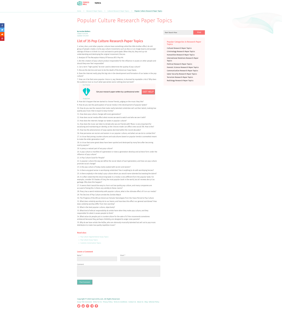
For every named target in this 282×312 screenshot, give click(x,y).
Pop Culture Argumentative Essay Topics (94, 237)
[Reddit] (2, 34)
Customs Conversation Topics (90, 243)
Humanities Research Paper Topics (181, 55)
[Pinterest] (2, 38)
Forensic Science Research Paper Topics (183, 67)
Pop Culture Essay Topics (89, 240)
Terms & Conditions (120, 302)
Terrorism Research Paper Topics (180, 77)
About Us (140, 302)
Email (122, 255)
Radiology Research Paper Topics (180, 80)
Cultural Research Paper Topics (179, 48)
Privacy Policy (108, 302)
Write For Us (97, 302)
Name (79, 255)
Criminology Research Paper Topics (181, 51)
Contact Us (132, 302)
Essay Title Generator (84, 302)
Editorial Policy (154, 302)
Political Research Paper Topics (179, 64)
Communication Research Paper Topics (182, 71)
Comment (80, 264)
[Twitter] (2, 30)
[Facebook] (2, 25)
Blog (146, 302)
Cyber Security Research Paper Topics (182, 74)
